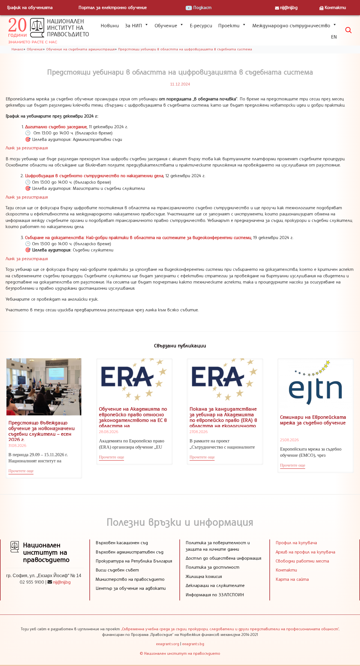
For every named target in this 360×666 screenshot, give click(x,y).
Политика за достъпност (212, 567)
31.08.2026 (17, 445)
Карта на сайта (292, 579)
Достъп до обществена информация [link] (223, 558)
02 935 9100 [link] (32, 582)
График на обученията (30, 7)
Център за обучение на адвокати (131, 588)
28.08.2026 (108, 431)
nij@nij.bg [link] (62, 582)
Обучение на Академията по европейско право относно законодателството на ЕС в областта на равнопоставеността (133, 420)
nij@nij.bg (289, 7)
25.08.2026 (289, 439)
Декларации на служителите (215, 585)
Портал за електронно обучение (112, 7)
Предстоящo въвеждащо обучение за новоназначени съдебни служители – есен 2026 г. (41, 430)
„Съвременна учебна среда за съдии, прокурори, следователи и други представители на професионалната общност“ (230, 628)
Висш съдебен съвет (117, 570)
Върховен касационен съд (122, 542)
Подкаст (202, 7)
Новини (110, 25)
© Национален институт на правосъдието (180, 653)
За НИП (133, 25)
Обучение (166, 25)
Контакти (335, 7)
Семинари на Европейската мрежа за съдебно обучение (313, 420)
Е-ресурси (201, 25)
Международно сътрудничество (291, 25)
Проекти (229, 25)
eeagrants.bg (193, 644)
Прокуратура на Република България (134, 561)
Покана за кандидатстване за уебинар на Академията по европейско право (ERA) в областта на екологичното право (223, 420)
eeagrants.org (167, 644)
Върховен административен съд (129, 552)
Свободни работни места (302, 561)
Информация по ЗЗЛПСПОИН (215, 594)
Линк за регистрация (27, 147)
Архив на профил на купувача (305, 552)
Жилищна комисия (204, 576)
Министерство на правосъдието (130, 579)
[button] (20, 472)
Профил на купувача (296, 542)
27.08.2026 (199, 431)
